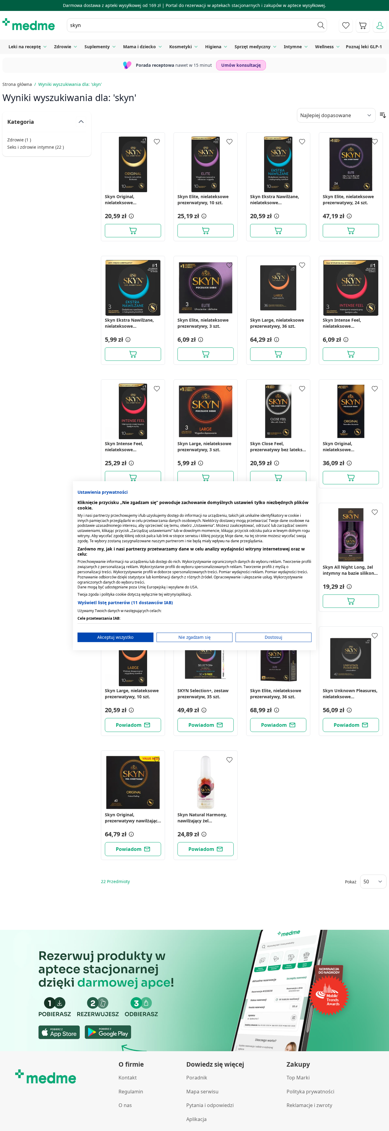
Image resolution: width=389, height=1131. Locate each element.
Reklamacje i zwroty (309, 1105)
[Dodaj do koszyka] (133, 230)
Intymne (293, 46)
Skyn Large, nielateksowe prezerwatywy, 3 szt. (204, 446)
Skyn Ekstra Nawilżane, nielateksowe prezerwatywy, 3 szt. (129, 323)
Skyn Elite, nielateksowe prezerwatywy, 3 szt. (203, 323)
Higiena (213, 46)
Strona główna (17, 84)
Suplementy (97, 46)
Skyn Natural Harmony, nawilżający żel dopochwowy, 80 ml (202, 818)
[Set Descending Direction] (383, 115)
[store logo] (28, 24)
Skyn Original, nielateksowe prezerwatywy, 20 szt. (345, 447)
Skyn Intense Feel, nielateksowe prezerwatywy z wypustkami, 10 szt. (126, 447)
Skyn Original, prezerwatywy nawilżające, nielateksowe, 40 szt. (133, 818)
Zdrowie (62, 46)
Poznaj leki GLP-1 (364, 46)
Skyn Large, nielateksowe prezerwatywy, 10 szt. (132, 693)
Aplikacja (196, 1119)
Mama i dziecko (139, 46)
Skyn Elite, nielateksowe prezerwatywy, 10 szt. (203, 199)
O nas (125, 1105)
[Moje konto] (380, 25)
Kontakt (128, 1077)
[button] (131, 216)
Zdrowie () (19, 140)
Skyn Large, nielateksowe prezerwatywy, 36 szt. (277, 323)
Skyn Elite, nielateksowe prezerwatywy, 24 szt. (348, 199)
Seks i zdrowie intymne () (35, 147)
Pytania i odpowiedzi (210, 1105)
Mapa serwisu (202, 1091)
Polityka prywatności (310, 1091)
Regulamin (131, 1091)
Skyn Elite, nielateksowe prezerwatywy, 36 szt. (275, 693)
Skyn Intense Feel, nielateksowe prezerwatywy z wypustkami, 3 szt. (342, 323)
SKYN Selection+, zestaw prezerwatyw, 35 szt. (203, 693)
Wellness (324, 46)
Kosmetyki (180, 46)
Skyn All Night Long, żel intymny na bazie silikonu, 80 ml (350, 570)
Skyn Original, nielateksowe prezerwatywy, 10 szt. (127, 200)
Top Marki (298, 1077)
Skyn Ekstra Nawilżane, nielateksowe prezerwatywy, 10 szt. (274, 200)
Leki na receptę (25, 46)
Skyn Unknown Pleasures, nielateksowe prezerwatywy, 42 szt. (350, 694)
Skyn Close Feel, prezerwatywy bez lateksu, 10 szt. (278, 447)
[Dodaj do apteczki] (157, 142)
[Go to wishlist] (346, 25)
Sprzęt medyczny (252, 46)
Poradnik (196, 1077)
